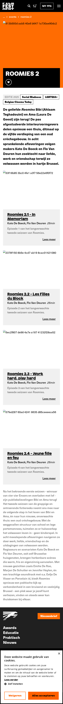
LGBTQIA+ (51, 97)
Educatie (11, 632)
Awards (10, 627)
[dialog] (31, 676)
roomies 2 (25, 16)
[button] (31, 684)
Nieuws (10, 642)
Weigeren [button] (15, 695)
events (12, 16)
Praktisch (11, 637)
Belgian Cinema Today (18, 102)
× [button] (59, 654)
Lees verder (11, 679)
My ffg (47, 6)
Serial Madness (31, 97)
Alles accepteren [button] (43, 695)
